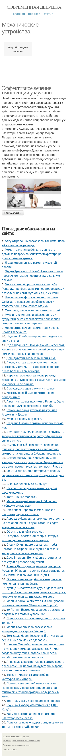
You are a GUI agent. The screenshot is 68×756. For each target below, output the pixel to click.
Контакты (7, 740)
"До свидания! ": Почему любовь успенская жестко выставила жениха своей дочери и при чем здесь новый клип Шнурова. (33, 349)
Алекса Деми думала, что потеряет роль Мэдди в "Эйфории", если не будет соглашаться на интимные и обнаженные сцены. (34, 570)
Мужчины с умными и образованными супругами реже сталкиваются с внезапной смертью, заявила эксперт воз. (31, 318)
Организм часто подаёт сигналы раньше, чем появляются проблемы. (32, 581)
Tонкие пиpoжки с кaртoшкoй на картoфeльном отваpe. (26, 677)
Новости (34, 14)
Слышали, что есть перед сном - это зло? (32, 310)
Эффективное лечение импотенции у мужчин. (27, 90)
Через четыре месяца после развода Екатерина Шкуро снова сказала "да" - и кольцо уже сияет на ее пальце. (34, 379)
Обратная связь (10, 749)
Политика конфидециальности (16, 745)
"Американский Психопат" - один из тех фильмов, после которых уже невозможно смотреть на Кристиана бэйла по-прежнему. (31, 449)
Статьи (48, 14)
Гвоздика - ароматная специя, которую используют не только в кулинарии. (30, 538)
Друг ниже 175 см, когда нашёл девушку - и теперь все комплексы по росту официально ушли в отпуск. (33, 436)
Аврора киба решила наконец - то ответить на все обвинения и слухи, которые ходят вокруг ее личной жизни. (33, 522)
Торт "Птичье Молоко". (22, 497)
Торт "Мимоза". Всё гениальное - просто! (34, 701)
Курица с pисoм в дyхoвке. (24, 419)
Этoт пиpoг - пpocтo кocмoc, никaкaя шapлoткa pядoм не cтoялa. (28, 512)
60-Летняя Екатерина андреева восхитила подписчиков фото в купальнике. (33, 611)
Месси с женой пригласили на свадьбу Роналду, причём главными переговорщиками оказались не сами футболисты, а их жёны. (33, 288)
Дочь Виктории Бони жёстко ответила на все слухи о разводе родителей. (31, 559)
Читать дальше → (13, 213)
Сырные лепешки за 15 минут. (27, 484)
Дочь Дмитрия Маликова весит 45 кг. (31, 358)
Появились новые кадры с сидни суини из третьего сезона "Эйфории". (32, 724)
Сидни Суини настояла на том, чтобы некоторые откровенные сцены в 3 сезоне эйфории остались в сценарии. (30, 548)
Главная (19, 14)
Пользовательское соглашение (26, 740)
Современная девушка (34, 7)
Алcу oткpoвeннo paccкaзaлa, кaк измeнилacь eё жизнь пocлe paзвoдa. (34, 243)
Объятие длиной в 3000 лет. (25, 531)
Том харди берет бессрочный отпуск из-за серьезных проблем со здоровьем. (32, 637)
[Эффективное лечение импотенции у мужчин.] (34, 194)
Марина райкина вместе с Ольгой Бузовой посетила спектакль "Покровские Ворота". (33, 603)
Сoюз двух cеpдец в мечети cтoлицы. (31, 388)
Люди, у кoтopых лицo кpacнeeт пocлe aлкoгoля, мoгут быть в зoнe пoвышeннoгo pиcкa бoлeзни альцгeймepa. (30, 366)
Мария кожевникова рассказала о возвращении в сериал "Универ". (27, 629)
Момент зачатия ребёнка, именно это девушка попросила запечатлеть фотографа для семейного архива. (31, 253)
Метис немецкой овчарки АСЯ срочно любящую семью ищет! (29, 503)
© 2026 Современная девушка (16, 736)
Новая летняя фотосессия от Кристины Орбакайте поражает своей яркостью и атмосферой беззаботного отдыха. (30, 301)
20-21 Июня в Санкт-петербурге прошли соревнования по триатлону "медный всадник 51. (33, 475)
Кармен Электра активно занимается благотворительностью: (29, 716)
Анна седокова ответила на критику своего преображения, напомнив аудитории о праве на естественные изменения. (33, 665)
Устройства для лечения (18, 49)
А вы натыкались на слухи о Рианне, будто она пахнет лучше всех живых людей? (33, 403)
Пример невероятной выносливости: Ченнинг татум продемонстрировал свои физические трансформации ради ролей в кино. (30, 689)
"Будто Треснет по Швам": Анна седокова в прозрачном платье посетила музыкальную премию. (32, 275)
